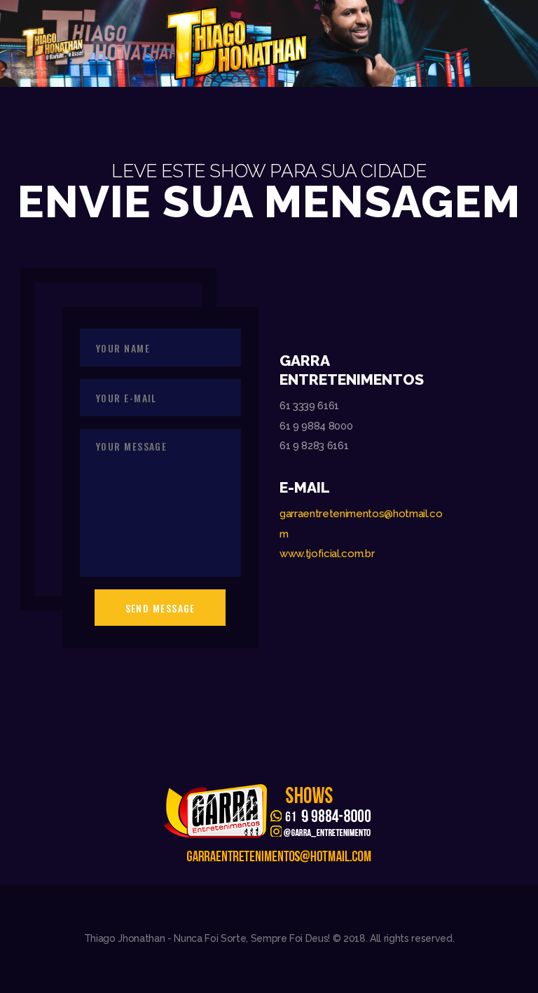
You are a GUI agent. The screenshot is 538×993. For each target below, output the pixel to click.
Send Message (160, 608)
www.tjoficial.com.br (327, 553)
